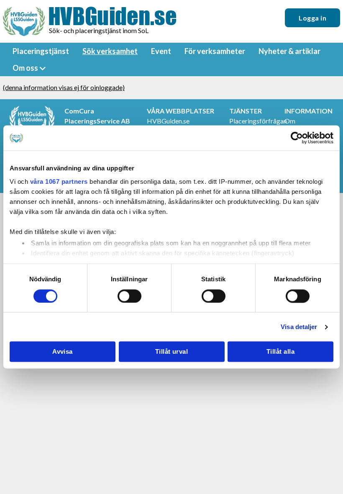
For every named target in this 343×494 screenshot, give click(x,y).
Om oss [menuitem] (25, 67)
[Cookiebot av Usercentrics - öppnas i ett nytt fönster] (296, 137)
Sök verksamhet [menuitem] (110, 51)
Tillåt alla (280, 351)
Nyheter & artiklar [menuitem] (289, 51)
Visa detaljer (299, 326)
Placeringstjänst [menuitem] (41, 51)
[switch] (129, 296)
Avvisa (62, 351)
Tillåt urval (171, 351)
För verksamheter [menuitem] (214, 51)
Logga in (312, 18)
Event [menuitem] (161, 51)
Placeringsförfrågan (258, 121)
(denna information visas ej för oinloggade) (64, 87)
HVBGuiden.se (168, 121)
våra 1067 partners (59, 181)
